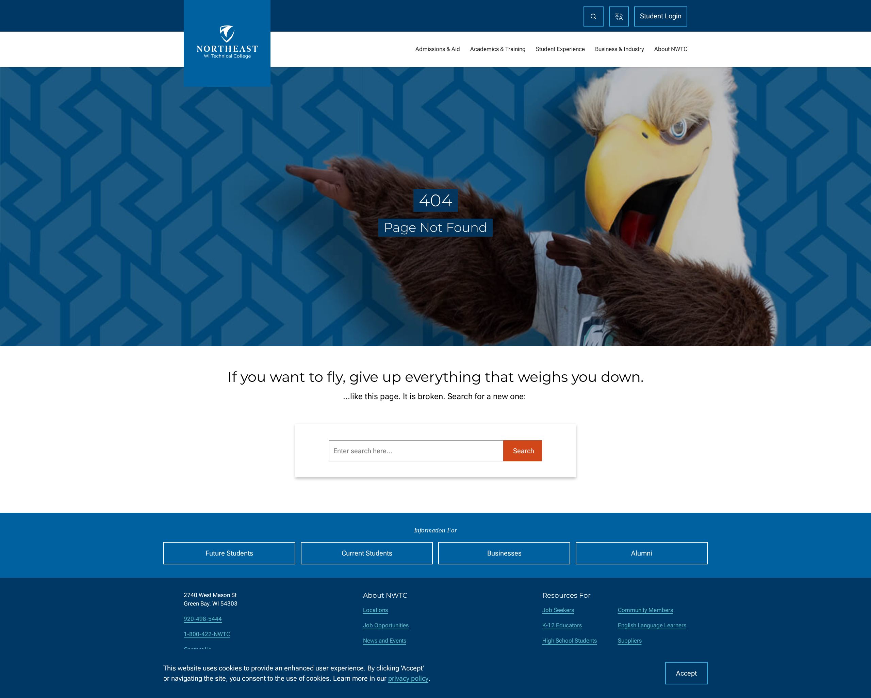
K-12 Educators (562, 625)
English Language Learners (652, 625)
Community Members (645, 610)
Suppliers (630, 640)
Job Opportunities (386, 625)
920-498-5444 (203, 619)
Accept (686, 673)
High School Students (569, 640)
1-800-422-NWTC (207, 634)
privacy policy (408, 678)
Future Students (229, 553)
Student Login (660, 16)
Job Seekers (558, 610)
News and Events (384, 640)
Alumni (641, 553)
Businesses (504, 553)
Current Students (367, 553)
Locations (375, 610)
